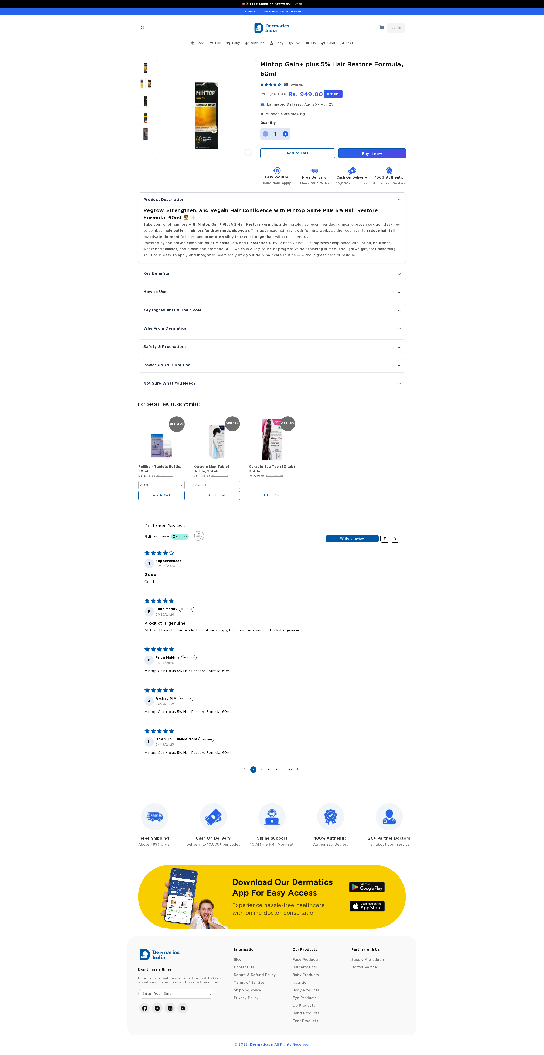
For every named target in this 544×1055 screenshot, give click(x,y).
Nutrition (301, 982)
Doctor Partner (364, 967)
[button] (142, 28)
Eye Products (305, 998)
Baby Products (306, 975)
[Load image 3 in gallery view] (145, 100)
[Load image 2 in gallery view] (145, 83)
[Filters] (384, 538)
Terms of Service (249, 982)
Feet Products (305, 1021)
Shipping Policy (247, 990)
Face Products (306, 959)
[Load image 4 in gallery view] (145, 117)
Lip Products (304, 1005)
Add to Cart (161, 495)
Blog (238, 959)
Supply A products (368, 959)
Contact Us (244, 967)
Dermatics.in (261, 1044)
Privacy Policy (246, 998)
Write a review (352, 538)
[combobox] (161, 485)
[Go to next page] (298, 769)
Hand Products (306, 1013)
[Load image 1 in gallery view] (145, 67)
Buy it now (372, 154)
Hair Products (305, 967)
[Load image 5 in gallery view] (145, 133)
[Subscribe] (209, 994)
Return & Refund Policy (255, 975)
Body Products (306, 990)
